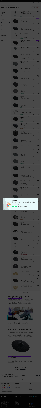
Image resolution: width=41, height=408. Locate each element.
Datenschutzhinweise (33, 208)
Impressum (29, 208)
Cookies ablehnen (20, 206)
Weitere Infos (25, 206)
